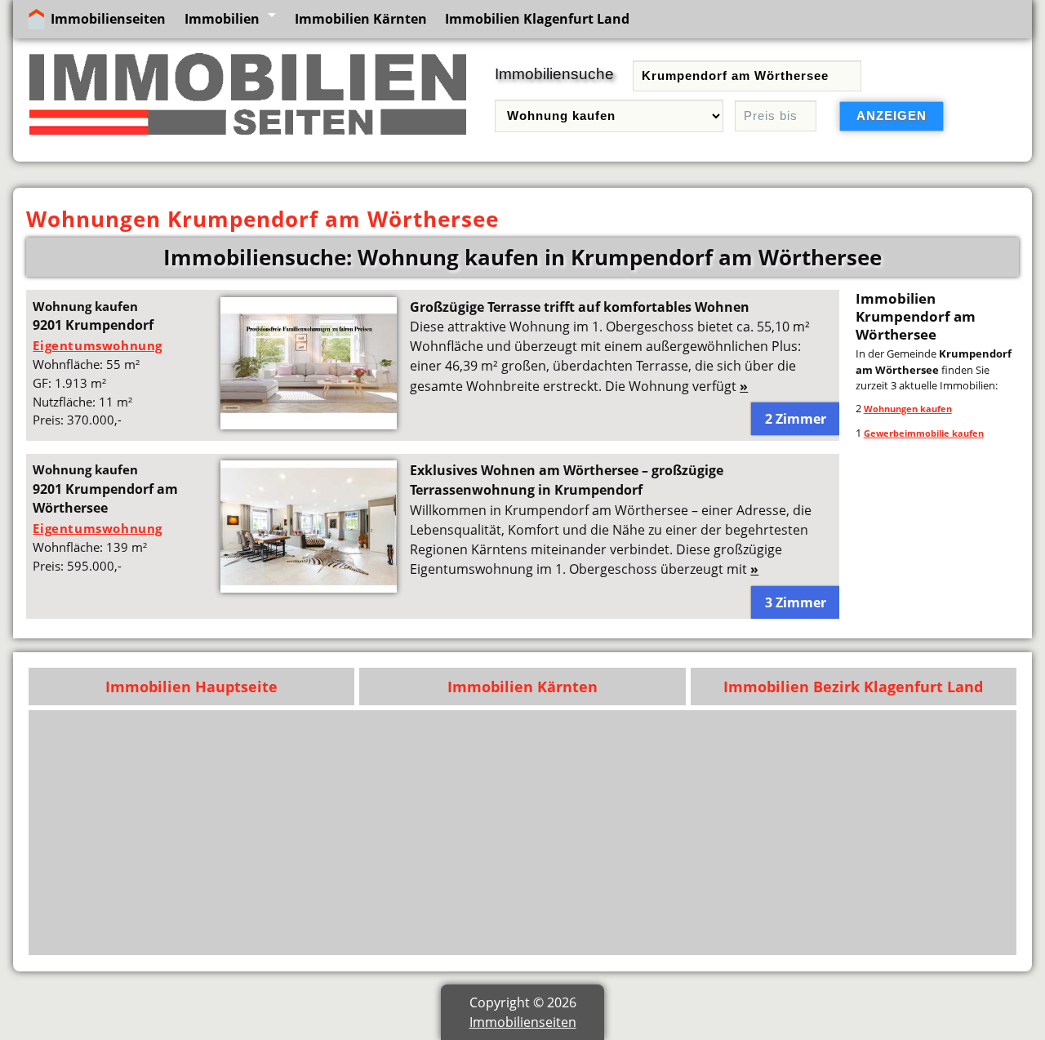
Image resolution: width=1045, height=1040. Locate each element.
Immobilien (222, 19)
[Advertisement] (523, 832)
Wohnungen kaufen (908, 408)
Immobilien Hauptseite (191, 686)
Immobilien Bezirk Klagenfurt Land (853, 686)
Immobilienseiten (108, 19)
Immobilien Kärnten (361, 19)
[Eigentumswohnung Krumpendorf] (308, 424)
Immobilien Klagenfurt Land (537, 19)
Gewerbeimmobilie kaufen (924, 433)
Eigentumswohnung (97, 345)
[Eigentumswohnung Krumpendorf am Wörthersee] (308, 588)
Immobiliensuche (554, 73)
